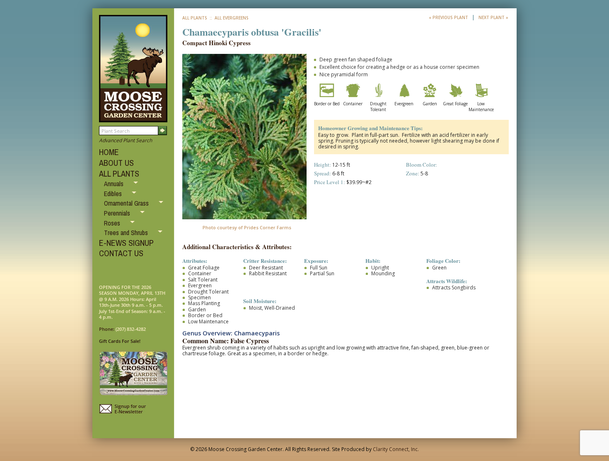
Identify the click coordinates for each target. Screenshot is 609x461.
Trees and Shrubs (127, 232)
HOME (109, 152)
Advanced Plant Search (125, 140)
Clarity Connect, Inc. (396, 449)
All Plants (194, 18)
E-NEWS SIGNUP (126, 242)
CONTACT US (121, 253)
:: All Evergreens (228, 18)
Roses (113, 223)
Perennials (118, 213)
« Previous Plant (449, 17)
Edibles (113, 193)
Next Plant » (493, 17)
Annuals (114, 183)
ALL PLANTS (119, 173)
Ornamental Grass (127, 203)
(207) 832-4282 (131, 329)
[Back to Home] (133, 118)
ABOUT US (116, 162)
